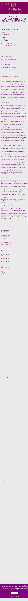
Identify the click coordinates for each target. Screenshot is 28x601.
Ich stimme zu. (15, 593)
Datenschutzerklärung (15, 596)
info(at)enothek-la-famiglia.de (7, 50)
